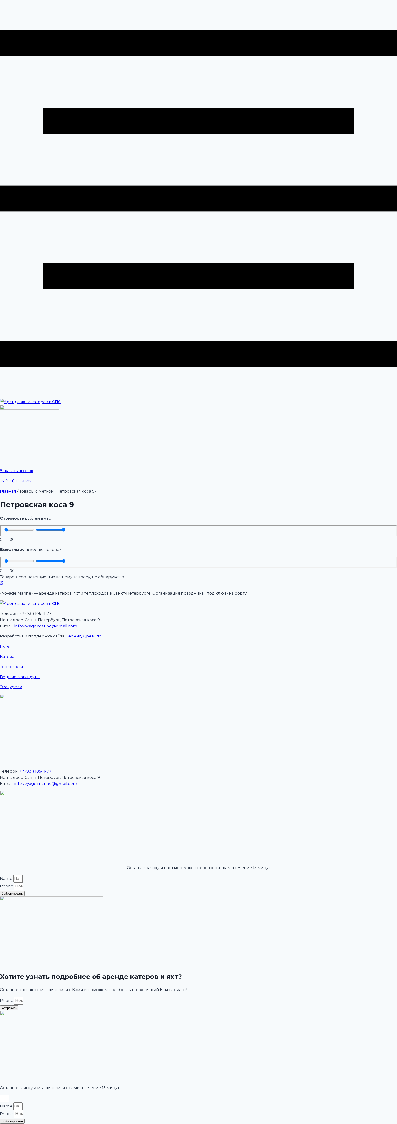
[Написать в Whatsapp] (198, 583)
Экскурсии (11, 687)
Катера (7, 656)
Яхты (5, 646)
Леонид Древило (83, 636)
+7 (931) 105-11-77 (16, 481)
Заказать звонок (16, 470)
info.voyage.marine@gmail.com (45, 626)
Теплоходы (11, 666)
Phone (7, 886)
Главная (8, 491)
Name (6, 878)
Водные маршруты (20, 676)
